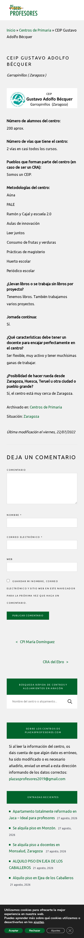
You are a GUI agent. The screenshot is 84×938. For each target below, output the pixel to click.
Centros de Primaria (35, 30)
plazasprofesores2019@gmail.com (37, 779)
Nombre (14, 515)
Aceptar (13, 930)
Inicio (11, 30)
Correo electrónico (24, 537)
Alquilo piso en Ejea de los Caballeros (43, 878)
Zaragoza (31, 416)
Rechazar (34, 930)
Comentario (16, 470)
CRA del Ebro (53, 662)
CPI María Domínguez (37, 642)
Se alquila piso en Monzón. (34, 828)
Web (10, 559)
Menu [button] (75, 9)
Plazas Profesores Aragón (23, 10)
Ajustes (55, 930)
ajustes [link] (39, 922)
